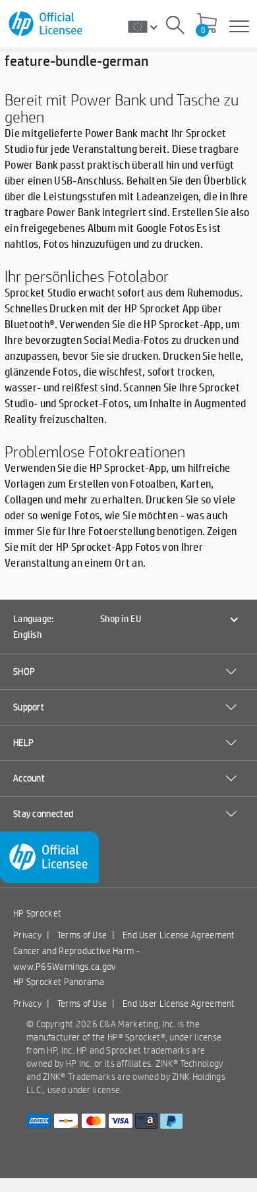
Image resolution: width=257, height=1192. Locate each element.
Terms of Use (82, 935)
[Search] (175, 27)
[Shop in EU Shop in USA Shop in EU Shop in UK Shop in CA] (147, 26)
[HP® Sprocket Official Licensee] (46, 24)
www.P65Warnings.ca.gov (64, 967)
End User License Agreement (179, 935)
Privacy (27, 935)
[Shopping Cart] (207, 24)
